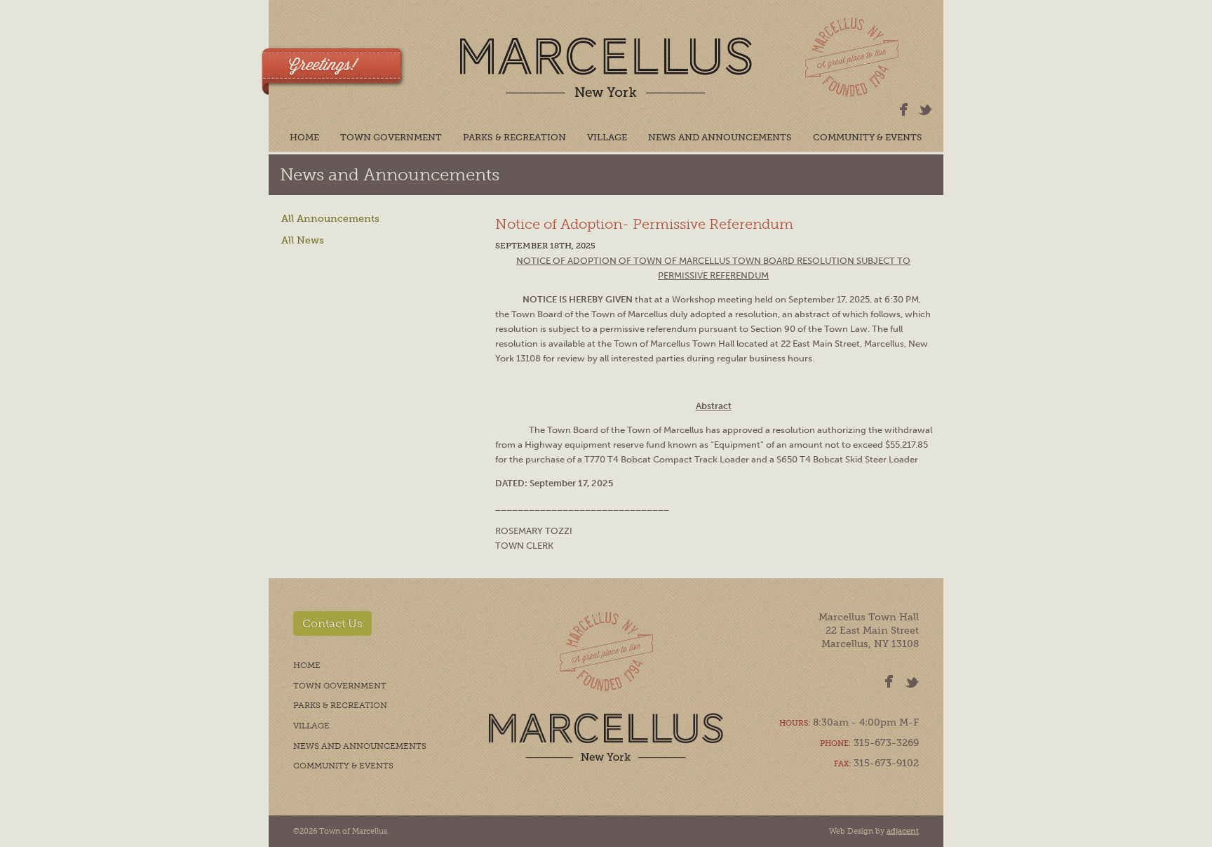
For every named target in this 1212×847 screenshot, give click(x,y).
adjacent (903, 831)
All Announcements (330, 219)
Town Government (391, 137)
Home (304, 137)
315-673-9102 (886, 763)
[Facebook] (904, 109)
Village (607, 137)
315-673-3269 (886, 743)
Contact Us (332, 623)
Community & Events (867, 137)
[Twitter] (925, 110)
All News (302, 240)
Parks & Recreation (514, 137)
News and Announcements (720, 137)
